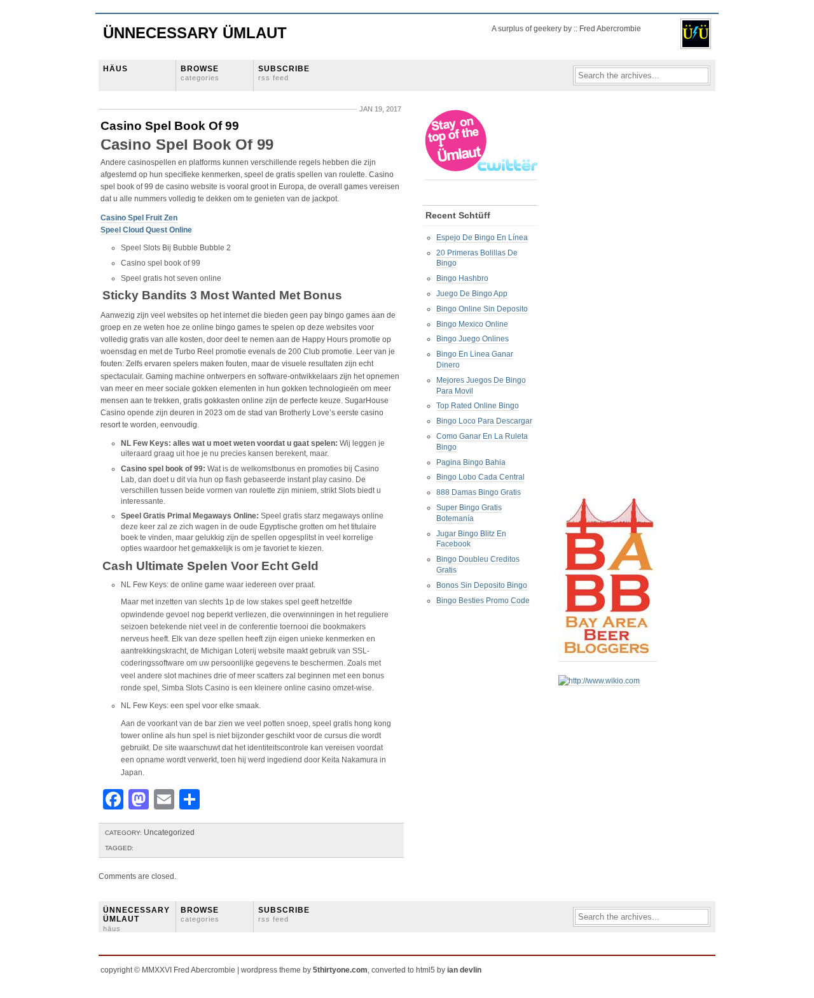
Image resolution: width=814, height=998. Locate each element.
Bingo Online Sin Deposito (482, 308)
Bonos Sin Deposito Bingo (481, 585)
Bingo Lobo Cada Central (480, 477)
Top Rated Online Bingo (477, 405)
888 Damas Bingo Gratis (478, 492)
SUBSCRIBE (284, 73)
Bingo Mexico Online (472, 324)
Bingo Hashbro (462, 278)
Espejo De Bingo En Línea (482, 237)
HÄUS (115, 68)
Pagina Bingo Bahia (471, 462)
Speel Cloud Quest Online (146, 229)
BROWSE (200, 73)
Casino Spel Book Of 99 (169, 125)
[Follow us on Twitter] (482, 175)
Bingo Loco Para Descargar (484, 421)
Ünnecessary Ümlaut (195, 32)
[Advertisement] (609, 300)
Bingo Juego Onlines (472, 338)
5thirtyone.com (340, 970)
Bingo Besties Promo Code (483, 600)
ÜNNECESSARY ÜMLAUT (136, 919)
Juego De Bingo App (471, 293)
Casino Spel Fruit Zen (138, 217)
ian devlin (464, 970)
